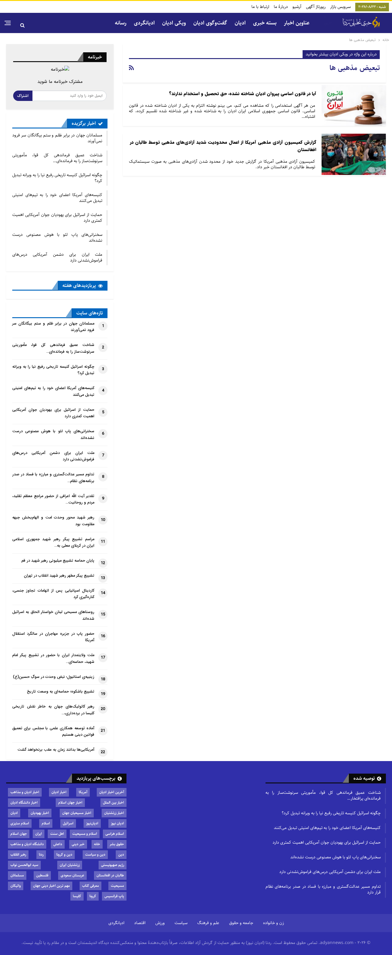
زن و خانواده (273, 923)
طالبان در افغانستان (110, 875)
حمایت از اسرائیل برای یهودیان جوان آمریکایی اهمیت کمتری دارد (57, 217)
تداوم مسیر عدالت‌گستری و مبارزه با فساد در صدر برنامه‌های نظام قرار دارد (323, 889)
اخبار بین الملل (113, 802)
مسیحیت (117, 886)
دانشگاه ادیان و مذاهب (27, 844)
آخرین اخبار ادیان (111, 792)
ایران (38, 834)
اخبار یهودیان (40, 813)
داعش (57, 844)
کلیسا (77, 896)
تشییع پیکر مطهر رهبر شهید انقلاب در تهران (59, 576)
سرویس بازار (340, 6)
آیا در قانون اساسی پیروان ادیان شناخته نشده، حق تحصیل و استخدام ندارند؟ (242, 93)
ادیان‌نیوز (92, 823)
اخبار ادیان (58, 792)
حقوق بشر (117, 844)
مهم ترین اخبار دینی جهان (51, 886)
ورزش (160, 923)
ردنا (41, 854)
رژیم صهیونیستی (112, 865)
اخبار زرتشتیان (114, 813)
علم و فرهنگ (208, 923)
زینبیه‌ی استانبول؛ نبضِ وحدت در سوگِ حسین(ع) (53, 677)
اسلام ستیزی (19, 823)
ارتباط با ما (260, 6)
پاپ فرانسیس (114, 896)
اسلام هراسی (114, 834)
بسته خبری (265, 23)
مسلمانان (17, 875)
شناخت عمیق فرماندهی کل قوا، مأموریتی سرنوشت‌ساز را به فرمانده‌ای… (57, 158)
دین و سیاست (95, 854)
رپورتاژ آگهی (316, 6)
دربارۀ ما (281, 6)
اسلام (46, 823)
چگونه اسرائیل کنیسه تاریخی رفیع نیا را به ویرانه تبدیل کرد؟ (57, 178)
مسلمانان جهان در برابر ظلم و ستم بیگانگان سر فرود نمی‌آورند (57, 138)
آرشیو (296, 6)
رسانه (120, 23)
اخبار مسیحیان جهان (76, 813)
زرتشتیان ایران (70, 865)
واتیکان (15, 886)
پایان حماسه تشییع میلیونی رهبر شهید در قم (57, 561)
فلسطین (42, 875)
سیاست (181, 923)
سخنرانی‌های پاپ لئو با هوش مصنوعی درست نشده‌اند (57, 237)
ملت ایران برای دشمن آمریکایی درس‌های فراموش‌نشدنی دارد (57, 257)
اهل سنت (57, 834)
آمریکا (83, 792)
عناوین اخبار (297, 23)
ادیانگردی (144, 23)
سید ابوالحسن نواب (24, 865)
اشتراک (22, 96)
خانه (97, 844)
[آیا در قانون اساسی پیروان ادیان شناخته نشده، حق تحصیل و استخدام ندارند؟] (354, 105)
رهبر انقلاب (18, 854)
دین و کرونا (64, 854)
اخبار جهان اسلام (70, 802)
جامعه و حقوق (241, 923)
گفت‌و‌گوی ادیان (210, 23)
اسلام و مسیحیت (84, 834)
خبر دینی (78, 844)
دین (121, 854)
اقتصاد (139, 923)
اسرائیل (68, 823)
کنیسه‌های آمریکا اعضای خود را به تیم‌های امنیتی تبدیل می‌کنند (57, 197)
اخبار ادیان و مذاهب (24, 792)
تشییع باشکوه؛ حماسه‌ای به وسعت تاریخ (60, 692)
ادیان (14, 813)
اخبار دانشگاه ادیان (24, 802)
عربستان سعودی (72, 875)
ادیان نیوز (117, 823)
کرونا (92, 896)
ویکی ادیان (174, 23)
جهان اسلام (18, 834)
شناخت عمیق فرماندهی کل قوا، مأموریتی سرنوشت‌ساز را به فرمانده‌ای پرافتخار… (323, 795)
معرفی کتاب (90, 886)
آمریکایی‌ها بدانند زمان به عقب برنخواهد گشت (55, 750)
